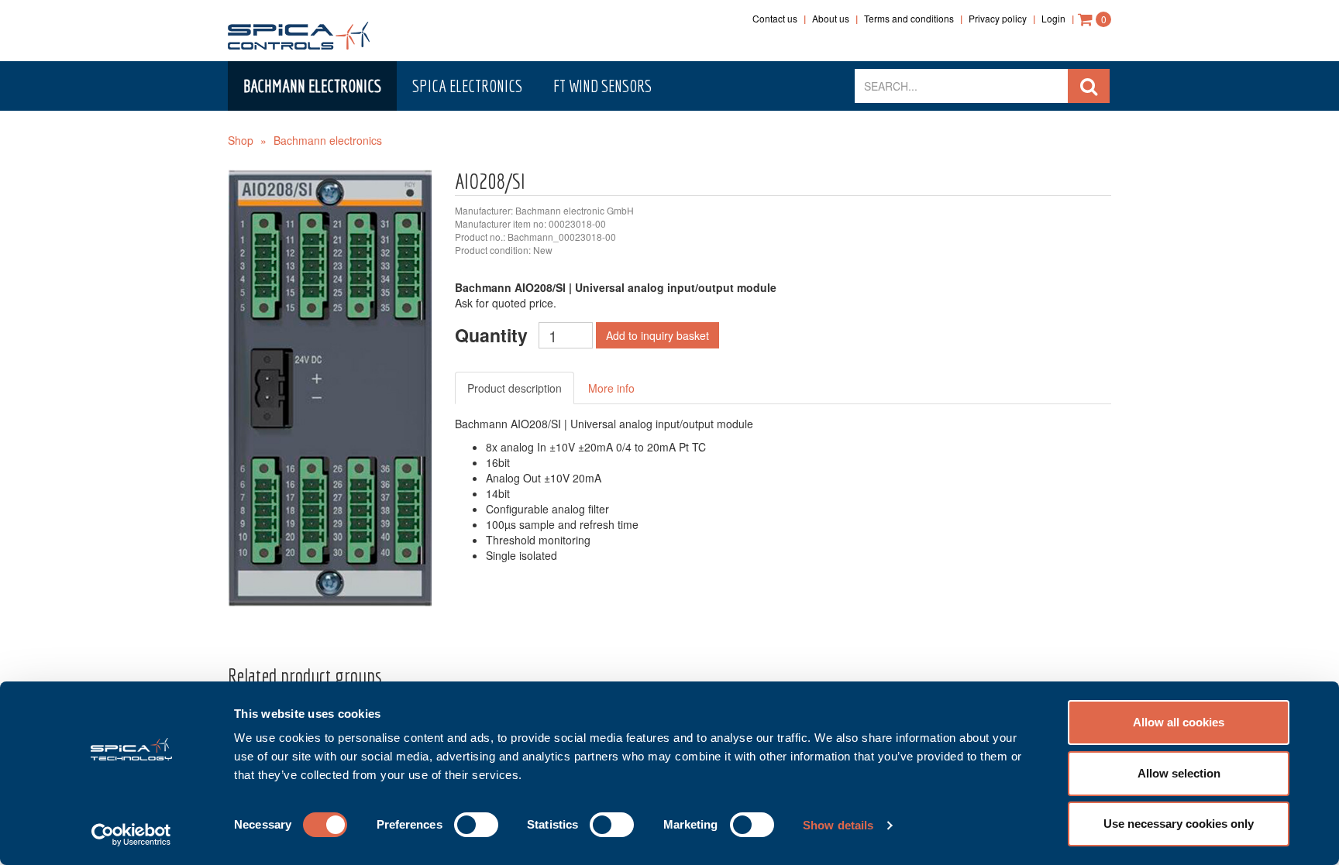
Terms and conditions (909, 18)
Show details (838, 825)
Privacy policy (998, 18)
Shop (240, 140)
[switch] (476, 824)
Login (1053, 18)
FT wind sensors (602, 85)
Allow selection (1179, 773)
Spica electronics (467, 85)
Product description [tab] (514, 388)
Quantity (491, 335)
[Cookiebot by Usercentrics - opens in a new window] (131, 834)
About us (830, 18)
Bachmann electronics (312, 85)
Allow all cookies (1178, 722)
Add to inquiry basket (657, 335)
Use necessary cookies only (1178, 823)
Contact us (774, 18)
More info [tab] (611, 388)
